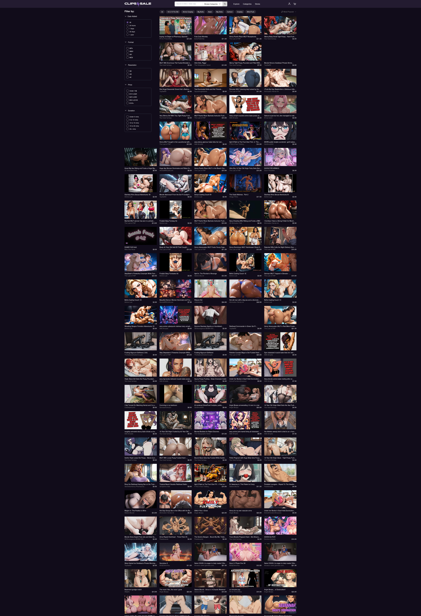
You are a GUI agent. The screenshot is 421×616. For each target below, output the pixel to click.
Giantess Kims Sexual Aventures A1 (276, 194)
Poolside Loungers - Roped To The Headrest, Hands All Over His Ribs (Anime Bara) (280, 484)
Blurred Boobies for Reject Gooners (206, 431)
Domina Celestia (270, 539)
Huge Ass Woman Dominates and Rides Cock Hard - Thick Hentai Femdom (175, 168)
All (130, 22)
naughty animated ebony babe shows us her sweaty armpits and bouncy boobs (140, 431)
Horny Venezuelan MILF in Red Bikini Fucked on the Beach (280, 326)
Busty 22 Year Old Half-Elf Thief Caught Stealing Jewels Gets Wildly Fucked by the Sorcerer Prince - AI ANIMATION (174, 247)
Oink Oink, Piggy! (200, 63)
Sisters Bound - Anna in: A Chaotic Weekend (209, 589)
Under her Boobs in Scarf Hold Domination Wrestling (279, 510)
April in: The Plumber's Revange (205, 273)
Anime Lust (128, 197)
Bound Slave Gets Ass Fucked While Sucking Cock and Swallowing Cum (210, 458)
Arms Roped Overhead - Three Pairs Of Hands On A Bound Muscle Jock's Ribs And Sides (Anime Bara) (175, 537)
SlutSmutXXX (268, 144)
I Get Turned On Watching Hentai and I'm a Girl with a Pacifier (139, 405)
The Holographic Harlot (202, 65)
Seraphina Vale (165, 486)
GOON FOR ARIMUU (271, 168)
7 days (131, 28)
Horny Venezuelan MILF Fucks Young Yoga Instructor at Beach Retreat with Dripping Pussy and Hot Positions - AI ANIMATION (209, 247)
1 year (131, 35)
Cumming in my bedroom (168, 405)
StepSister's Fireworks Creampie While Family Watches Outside (141, 273)
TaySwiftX (267, 65)
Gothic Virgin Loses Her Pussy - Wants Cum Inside (140, 458)
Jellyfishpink (198, 302)
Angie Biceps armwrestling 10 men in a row (244, 405)
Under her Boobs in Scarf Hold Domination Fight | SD (244, 379)
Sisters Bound (199, 276)
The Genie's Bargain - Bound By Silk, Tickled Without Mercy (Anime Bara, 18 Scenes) (209, 537)
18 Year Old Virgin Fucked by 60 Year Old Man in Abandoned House (174, 431)
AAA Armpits (233, 118)
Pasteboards (268, 486)
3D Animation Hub (131, 170)
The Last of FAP (235, 39)
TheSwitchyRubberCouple (134, 355)
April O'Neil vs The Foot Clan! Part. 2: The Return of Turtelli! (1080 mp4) (244, 142)
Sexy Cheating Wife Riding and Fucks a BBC (244, 221)
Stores (257, 4)
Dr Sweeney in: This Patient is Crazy (242, 484)
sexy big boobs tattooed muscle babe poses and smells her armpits (175, 379)
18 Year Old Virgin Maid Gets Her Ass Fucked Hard (280, 405)
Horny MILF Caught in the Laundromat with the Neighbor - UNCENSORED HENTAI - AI (175, 142)
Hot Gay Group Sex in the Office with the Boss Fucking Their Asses (176, 510)
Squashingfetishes (200, 91)
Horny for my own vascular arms (240, 510)
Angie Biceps (233, 407)
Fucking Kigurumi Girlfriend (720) (136, 352)
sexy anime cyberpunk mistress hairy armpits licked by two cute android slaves (175, 326)
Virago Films (233, 197)
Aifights (127, 592)
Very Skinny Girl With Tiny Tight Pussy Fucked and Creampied (176, 115)
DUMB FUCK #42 (131, 247)
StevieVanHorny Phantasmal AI (134, 486)
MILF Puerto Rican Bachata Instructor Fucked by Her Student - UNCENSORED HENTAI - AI (210, 115)
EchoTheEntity (199, 39)
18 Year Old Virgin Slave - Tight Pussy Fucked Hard (280, 458)
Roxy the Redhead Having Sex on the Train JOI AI (140, 484)
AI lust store (268, 118)
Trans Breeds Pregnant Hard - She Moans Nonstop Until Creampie (244, 537)
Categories (247, 4)
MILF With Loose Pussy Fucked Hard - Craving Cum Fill (173, 458)
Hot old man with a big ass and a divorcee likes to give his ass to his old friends (243, 300)
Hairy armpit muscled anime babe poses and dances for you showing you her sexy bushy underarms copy (244, 115)
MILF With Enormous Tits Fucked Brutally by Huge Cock (175, 63)
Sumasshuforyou (165, 407)
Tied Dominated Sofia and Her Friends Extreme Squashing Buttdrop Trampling (208, 89)
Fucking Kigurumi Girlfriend (203, 352)
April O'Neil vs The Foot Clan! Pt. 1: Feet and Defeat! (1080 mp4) (210, 484)
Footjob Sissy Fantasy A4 (168, 221)
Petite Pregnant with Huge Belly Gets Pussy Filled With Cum (244, 458)
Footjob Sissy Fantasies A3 (169, 273)
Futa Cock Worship (201, 36)
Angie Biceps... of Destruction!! (274, 589)
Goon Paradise (269, 170)
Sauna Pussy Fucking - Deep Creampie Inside (210, 379)
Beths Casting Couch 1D (133, 300)
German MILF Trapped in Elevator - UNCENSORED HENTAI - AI (276, 273)
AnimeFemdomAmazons (237, 381)
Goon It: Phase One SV (237, 563)
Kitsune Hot (198, 300)
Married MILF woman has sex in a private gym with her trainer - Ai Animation (139, 221)
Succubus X (164, 563)
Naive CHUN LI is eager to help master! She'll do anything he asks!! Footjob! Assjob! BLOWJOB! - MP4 (280, 563)
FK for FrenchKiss (166, 39)
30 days (132, 31)
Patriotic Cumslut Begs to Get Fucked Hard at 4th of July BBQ (245, 352)
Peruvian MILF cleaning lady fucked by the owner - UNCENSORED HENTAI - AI (244, 89)
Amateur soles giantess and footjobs (204, 565)
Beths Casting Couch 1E (237, 273)
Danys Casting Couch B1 (203, 194)
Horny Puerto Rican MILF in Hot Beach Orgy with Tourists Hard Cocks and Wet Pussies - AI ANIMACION (210, 168)
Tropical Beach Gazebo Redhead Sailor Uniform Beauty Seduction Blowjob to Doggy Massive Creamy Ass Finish (175, 484)
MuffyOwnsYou (165, 565)
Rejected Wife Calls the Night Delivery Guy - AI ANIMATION (279, 247)
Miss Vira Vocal (130, 249)
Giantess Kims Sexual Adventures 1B (137, 194)
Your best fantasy (270, 39)
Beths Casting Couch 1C (272, 300)
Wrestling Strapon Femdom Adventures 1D (139, 326)
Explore (236, 4)
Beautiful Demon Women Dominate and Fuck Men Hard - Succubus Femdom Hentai (175, 300)
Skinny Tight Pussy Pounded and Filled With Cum (244, 63)
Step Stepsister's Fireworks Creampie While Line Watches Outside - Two (175, 352)
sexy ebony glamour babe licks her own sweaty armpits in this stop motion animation (209, 142)
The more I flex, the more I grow (171, 589)
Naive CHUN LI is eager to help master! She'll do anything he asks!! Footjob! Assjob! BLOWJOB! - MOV (210, 563)
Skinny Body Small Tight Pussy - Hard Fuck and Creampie (279, 36)
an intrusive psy (234, 589)
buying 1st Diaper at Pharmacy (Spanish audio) (173, 36)
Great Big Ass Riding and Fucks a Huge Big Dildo (140, 168)
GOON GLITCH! (269, 537)
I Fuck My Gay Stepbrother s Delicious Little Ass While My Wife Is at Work (279, 89)
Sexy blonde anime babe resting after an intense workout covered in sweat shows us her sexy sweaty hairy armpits (279, 379)
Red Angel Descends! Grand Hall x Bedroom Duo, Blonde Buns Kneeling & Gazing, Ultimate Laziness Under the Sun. (175, 89)
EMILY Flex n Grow (201, 510)
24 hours (132, 25)
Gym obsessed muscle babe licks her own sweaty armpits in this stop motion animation (279, 352)
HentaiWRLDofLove (166, 170)
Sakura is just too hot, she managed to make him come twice (279, 115)
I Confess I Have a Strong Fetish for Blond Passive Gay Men (278, 221)
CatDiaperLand (130, 407)
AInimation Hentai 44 (271, 91)
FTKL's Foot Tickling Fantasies (236, 144)
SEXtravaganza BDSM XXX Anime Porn (203, 328)
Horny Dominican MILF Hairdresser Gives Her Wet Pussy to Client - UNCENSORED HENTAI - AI (245, 247)
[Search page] (138, 4)
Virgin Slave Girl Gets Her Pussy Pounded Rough (139, 379)
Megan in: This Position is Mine (135, 510)
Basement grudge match (133, 589)
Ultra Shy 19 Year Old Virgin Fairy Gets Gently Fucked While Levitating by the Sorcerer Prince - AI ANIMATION (245, 168)
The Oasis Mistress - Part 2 (238, 194)
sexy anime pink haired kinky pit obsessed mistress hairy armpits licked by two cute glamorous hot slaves (244, 431)
